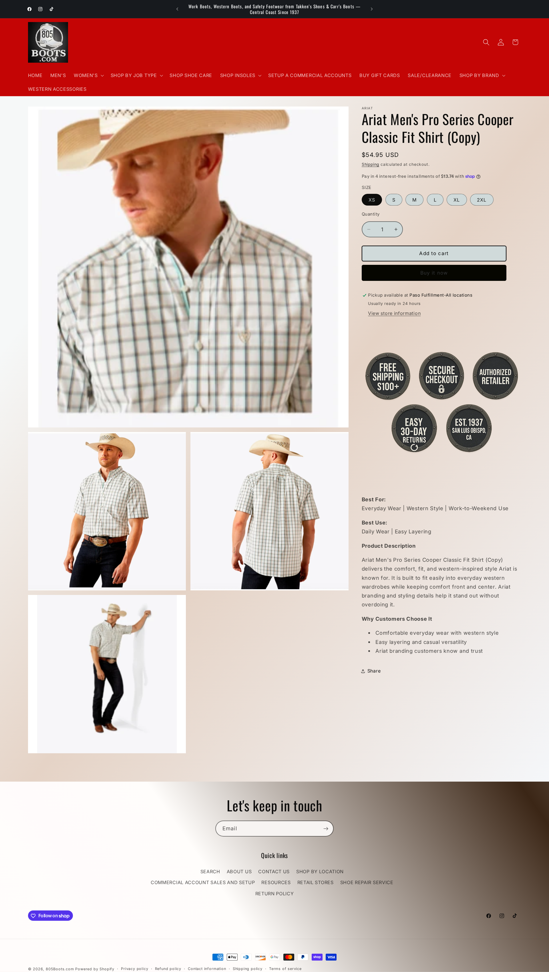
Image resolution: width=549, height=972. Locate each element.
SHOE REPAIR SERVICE (366, 883)
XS (372, 200)
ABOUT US (239, 871)
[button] (88, 75)
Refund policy (168, 969)
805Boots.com (60, 969)
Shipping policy (247, 969)
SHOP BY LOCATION (320, 871)
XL (456, 200)
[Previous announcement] (177, 9)
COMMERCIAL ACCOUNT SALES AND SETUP (203, 883)
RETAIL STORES (315, 883)
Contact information (207, 969)
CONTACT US (274, 871)
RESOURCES (276, 883)
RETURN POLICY (274, 893)
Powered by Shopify (94, 969)
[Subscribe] (326, 829)
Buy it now (434, 273)
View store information (394, 313)
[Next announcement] (371, 9)
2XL (481, 200)
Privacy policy (134, 969)
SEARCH (210, 871)
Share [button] (374, 671)
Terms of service (285, 969)
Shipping (370, 164)
